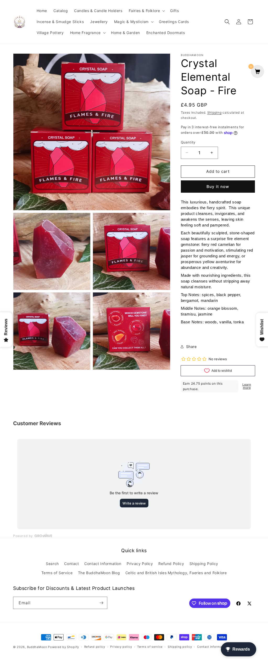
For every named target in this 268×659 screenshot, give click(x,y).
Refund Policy (171, 563)
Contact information (212, 647)
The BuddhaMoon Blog (99, 573)
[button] (146, 10)
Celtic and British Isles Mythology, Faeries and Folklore (176, 573)
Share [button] (191, 346)
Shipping (214, 112)
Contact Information (102, 563)
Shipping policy (180, 647)
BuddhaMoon (37, 647)
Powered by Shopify (63, 647)
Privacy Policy (140, 563)
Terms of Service (57, 573)
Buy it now (217, 186)
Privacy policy (121, 647)
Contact (71, 563)
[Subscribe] (101, 603)
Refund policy (94, 647)
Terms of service (150, 647)
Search (52, 563)
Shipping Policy (203, 563)
